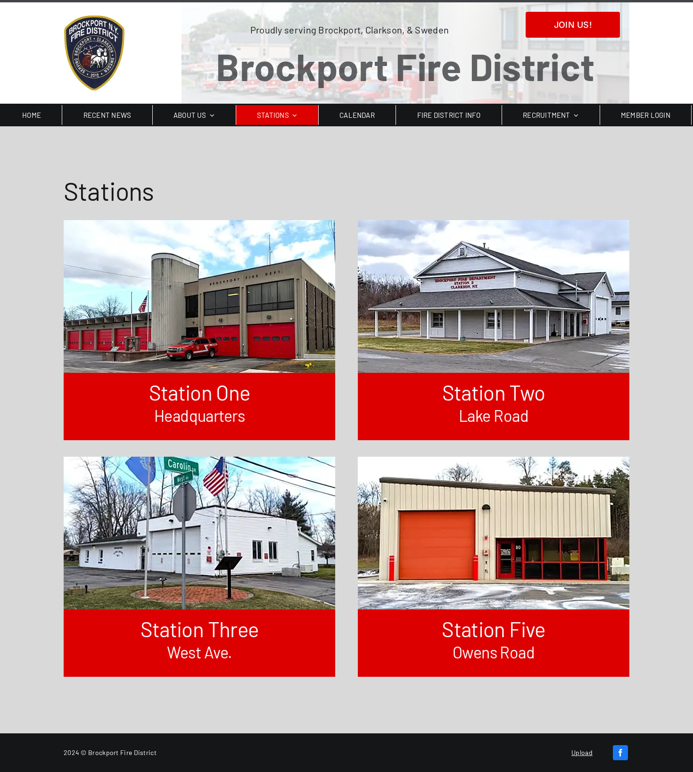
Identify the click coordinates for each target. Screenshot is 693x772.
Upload (582, 752)
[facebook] (620, 752)
